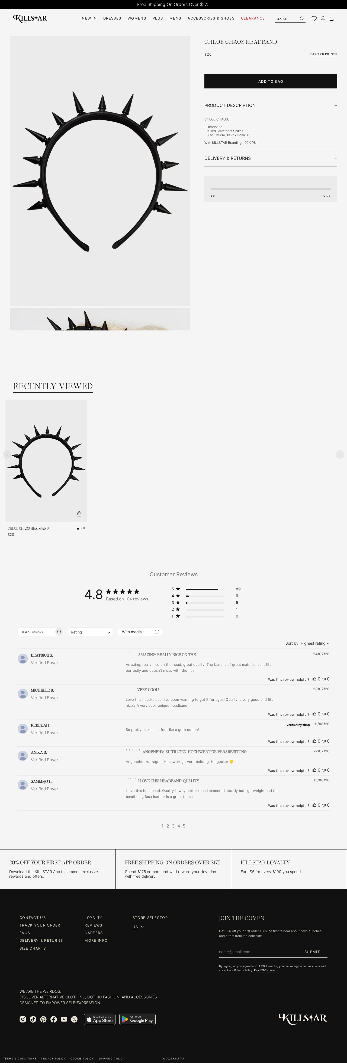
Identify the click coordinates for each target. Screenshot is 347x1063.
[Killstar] (303, 1019)
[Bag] (331, 18)
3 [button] (173, 826)
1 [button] (163, 826)
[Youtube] (64, 1019)
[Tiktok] (33, 1019)
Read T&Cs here (264, 970)
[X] (74, 1019)
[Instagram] (23, 1019)
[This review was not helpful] (324, 679)
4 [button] (178, 826)
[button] (206, 590)
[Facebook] (53, 1019)
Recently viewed (53, 386)
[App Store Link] (99, 1019)
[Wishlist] (314, 18)
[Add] (78, 514)
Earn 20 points (323, 54)
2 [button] (167, 826)
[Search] (302, 18)
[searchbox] (36, 632)
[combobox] (306, 643)
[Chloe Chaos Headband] (100, 171)
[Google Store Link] (137, 1019)
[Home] (30, 18)
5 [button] (184, 826)
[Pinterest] (43, 1019)
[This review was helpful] (314, 679)
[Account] (323, 18)
